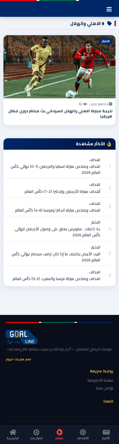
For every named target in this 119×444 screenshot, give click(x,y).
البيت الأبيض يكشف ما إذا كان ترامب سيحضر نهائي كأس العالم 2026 (55, 257)
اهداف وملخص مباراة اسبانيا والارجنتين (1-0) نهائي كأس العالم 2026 (55, 169)
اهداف (94, 160)
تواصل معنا (104, 388)
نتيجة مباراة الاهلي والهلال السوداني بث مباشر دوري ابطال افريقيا (60, 113)
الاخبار (95, 222)
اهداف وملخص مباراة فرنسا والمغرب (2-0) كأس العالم (56, 279)
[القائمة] (109, 9)
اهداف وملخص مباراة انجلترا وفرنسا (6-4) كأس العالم (57, 210)
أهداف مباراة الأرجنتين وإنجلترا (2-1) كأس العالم (62, 191)
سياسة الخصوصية (100, 380)
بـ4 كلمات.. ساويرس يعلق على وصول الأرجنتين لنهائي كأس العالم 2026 (57, 232)
